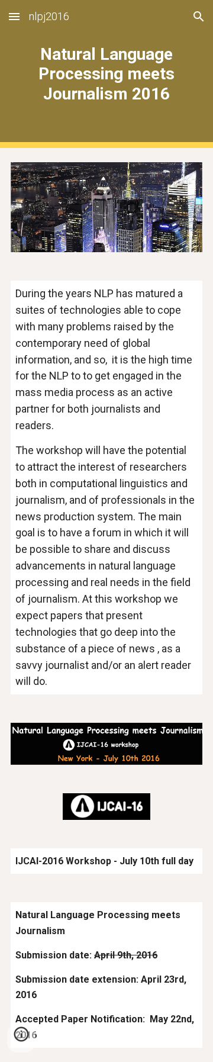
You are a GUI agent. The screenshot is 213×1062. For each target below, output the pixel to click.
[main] (106, 74)
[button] (14, 16)
